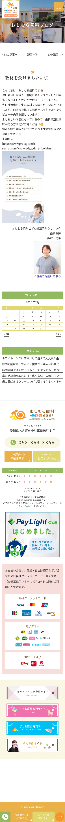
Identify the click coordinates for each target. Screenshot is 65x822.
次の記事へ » (55, 54)
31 (41, 328)
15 (24, 320)
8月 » (58, 334)
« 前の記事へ (10, 54)
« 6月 (6, 334)
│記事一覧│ (32, 54)
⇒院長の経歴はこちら (47, 276)
